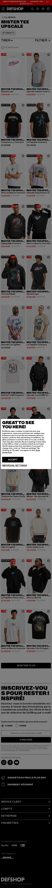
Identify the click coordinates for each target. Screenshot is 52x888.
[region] (26, 444)
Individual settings (14, 465)
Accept (12, 459)
